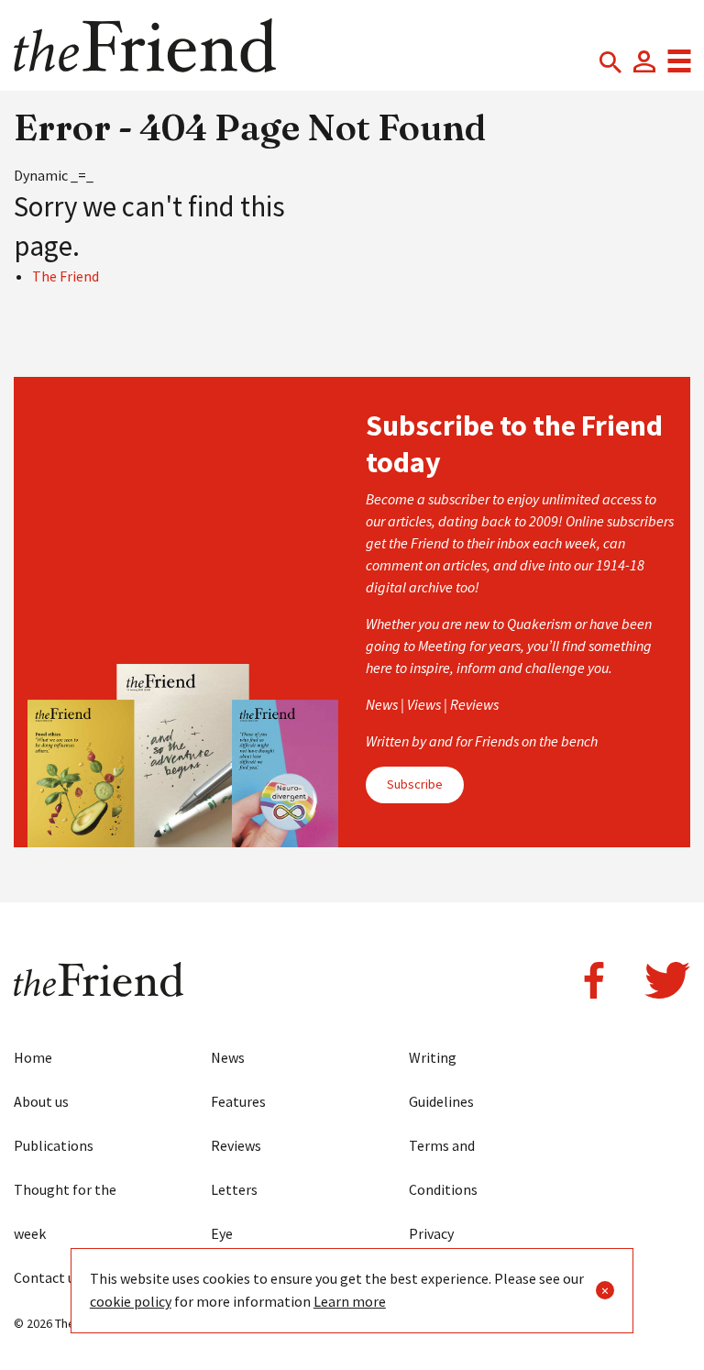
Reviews (236, 1145)
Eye (222, 1233)
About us (41, 1101)
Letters (234, 1189)
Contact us (48, 1277)
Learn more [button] (350, 1301)
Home (33, 1057)
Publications (54, 1145)
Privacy (431, 1233)
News (228, 1057)
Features (238, 1101)
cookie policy (130, 1301)
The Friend (65, 276)
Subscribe (415, 784)
